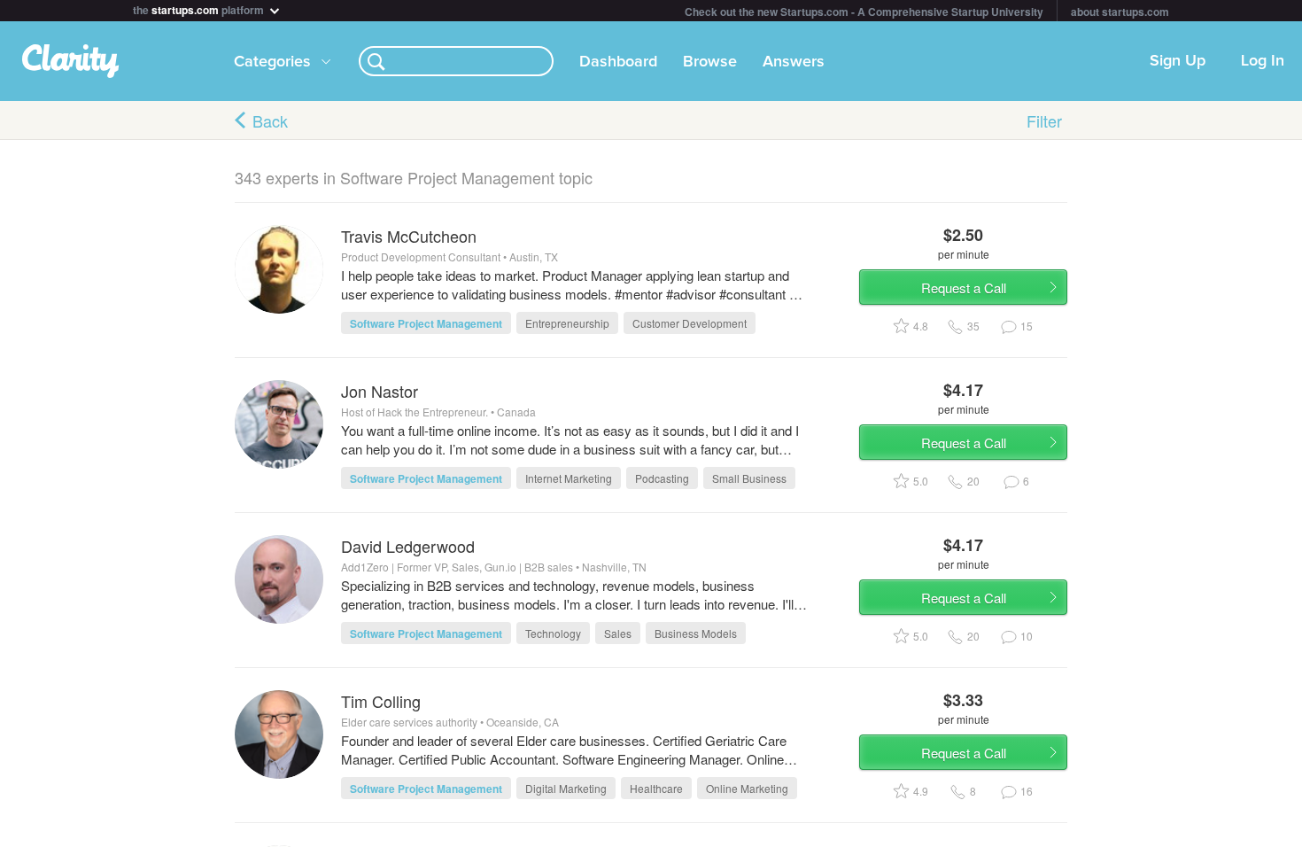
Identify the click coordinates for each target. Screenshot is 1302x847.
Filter (1044, 120)
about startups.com (1120, 11)
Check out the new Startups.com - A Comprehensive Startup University (864, 11)
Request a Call (963, 287)
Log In (1262, 61)
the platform (200, 8)
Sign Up (1177, 61)
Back (270, 120)
